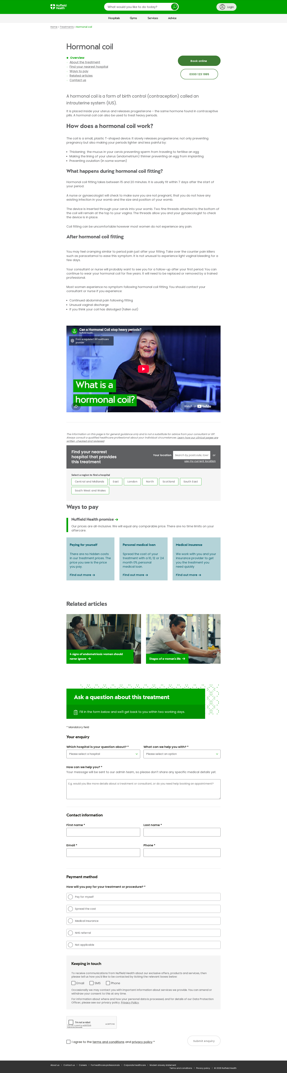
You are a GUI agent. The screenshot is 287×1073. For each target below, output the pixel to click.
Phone (115, 983)
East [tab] (116, 481)
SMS (98, 983)
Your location (162, 455)
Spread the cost (85, 909)
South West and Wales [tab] (90, 490)
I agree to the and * (113, 1042)
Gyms (133, 18)
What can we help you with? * (166, 747)
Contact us (78, 80)
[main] (143, 542)
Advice (172, 18)
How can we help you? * (84, 767)
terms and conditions (108, 1042)
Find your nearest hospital (89, 67)
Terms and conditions (181, 1068)
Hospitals (114, 18)
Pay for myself (84, 897)
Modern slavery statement (163, 1065)
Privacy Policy (130, 1002)
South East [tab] (191, 481)
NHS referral (83, 933)
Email (80, 983)
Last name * (153, 825)
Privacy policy (203, 1068)
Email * (71, 845)
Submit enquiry (204, 1041)
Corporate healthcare (135, 1065)
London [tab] (132, 481)
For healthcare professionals (105, 1065)
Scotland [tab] (169, 481)
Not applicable (84, 945)
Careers (83, 1065)
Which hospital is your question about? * (97, 747)
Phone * (149, 845)
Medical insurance (86, 921)
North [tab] (150, 481)
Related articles (81, 76)
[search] (141, 7)
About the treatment (85, 62)
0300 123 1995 (199, 74)
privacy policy (142, 1042)
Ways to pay (79, 71)
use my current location (200, 461)
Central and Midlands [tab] (89, 481)
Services (153, 18)
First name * (75, 825)
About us (54, 1065)
